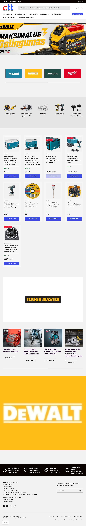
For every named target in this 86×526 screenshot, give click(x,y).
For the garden (10, 114)
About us (52, 516)
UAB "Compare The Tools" (11, 482)
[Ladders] (43, 107)
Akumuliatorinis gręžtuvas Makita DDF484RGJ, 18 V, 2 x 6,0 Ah (74, 159)
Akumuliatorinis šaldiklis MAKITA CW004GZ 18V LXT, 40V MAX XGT (52, 159)
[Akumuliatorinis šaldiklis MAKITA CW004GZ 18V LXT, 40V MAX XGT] (53, 144)
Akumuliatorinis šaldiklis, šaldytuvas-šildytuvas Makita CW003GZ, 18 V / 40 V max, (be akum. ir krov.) (32, 160)
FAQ (57, 516)
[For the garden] (10, 107)
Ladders (43, 114)
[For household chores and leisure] (76, 107)
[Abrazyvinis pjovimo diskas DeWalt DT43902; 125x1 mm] (32, 191)
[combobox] (44, 8)
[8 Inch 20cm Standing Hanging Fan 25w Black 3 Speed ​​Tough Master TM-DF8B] (11, 233)
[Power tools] (60, 107)
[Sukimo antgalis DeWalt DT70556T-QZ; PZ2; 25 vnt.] (74, 191)
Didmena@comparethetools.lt (27, 494)
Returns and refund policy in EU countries (73, 519)
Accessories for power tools (26, 115)
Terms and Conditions (66, 516)
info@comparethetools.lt (18, 492)
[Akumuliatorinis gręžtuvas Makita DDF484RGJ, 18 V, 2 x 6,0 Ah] (74, 144)
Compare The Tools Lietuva (12, 516)
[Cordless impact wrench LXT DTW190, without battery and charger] (11, 191)
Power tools (60, 114)
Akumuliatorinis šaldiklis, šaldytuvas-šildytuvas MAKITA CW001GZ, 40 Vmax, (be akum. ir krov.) (11, 160)
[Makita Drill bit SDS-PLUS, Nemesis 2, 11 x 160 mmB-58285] (53, 191)
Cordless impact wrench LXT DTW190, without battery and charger (11, 205)
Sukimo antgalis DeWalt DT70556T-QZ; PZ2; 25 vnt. (74, 205)
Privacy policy (58, 519)
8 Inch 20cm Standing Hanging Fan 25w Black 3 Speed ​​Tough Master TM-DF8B (11, 248)
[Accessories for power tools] (26, 107)
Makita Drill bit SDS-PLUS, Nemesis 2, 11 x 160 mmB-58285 (53, 205)
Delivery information (78, 516)
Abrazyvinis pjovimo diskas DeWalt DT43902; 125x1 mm (31, 205)
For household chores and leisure (76, 115)
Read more (8, 358)
